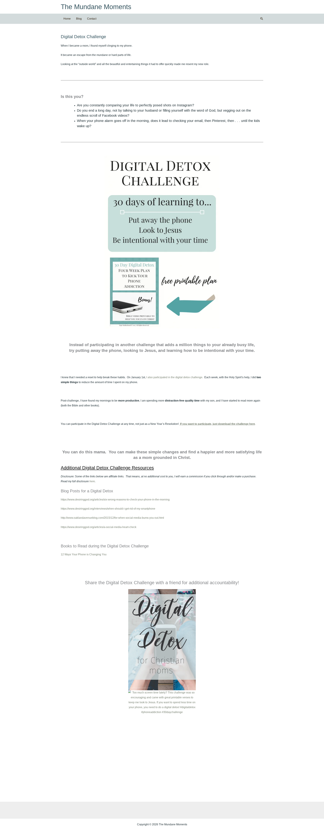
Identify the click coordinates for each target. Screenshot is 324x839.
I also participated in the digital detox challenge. (174, 377)
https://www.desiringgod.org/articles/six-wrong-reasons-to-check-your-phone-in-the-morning (115, 499)
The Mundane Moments (96, 6)
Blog (79, 18)
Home (67, 18)
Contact (91, 18)
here (92, 481)
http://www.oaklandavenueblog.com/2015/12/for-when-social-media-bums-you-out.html (112, 517)
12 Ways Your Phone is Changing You (83, 554)
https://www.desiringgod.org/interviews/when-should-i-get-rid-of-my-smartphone (108, 508)
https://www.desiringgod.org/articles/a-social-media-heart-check (98, 527)
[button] (261, 19)
